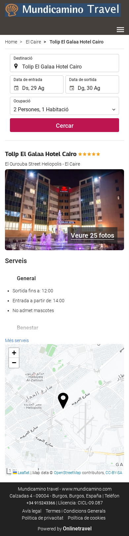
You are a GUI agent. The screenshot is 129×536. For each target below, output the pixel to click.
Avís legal (31, 511)
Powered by (65, 528)
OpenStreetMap (67, 472)
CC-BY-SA (114, 472)
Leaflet (23, 472)
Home (11, 41)
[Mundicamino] (63, 10)
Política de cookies (87, 518)
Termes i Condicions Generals (76, 511)
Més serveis (17, 340)
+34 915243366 (40, 503)
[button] (120, 29)
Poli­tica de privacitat (43, 518)
